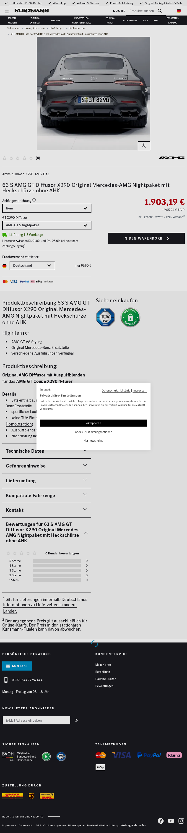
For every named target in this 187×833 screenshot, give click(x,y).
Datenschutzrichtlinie (116, 390)
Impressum (139, 390)
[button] (48, 389)
